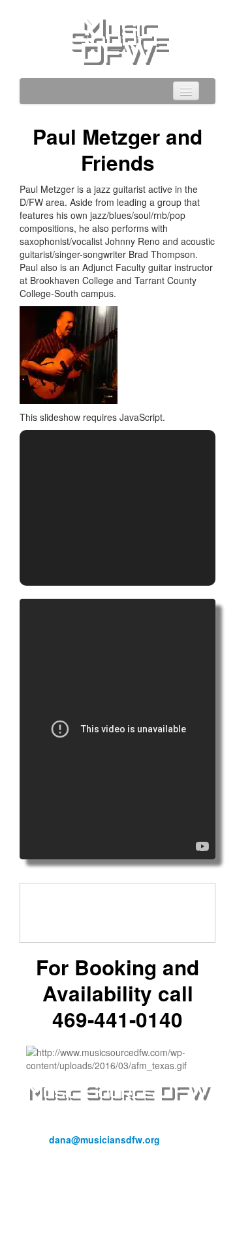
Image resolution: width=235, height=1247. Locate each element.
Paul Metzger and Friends (117, 149)
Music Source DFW (117, 39)
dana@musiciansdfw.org (104, 1139)
